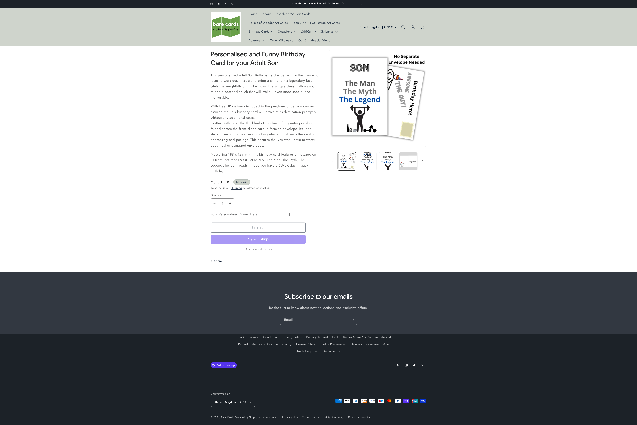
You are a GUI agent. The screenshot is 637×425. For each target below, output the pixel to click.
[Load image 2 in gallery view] (367, 161)
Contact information (359, 417)
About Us (389, 344)
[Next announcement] (361, 4)
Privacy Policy (292, 337)
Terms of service (311, 417)
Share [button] (218, 261)
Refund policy (270, 417)
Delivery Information (365, 344)
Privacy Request (317, 337)
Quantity (216, 195)
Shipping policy (334, 417)
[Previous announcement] (276, 4)
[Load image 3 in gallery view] (388, 161)
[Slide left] (333, 161)
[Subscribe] (352, 320)
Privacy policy (290, 417)
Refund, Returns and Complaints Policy (265, 344)
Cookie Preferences (332, 344)
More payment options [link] (258, 249)
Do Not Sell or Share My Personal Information (363, 337)
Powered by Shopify (246, 417)
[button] (261, 31)
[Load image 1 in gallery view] (347, 161)
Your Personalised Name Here (235, 214)
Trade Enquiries (307, 351)
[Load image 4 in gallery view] (408, 161)
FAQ (241, 337)
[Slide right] (422, 161)
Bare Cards (227, 417)
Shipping (236, 188)
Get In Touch (331, 351)
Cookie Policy (305, 344)
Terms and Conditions (263, 337)
